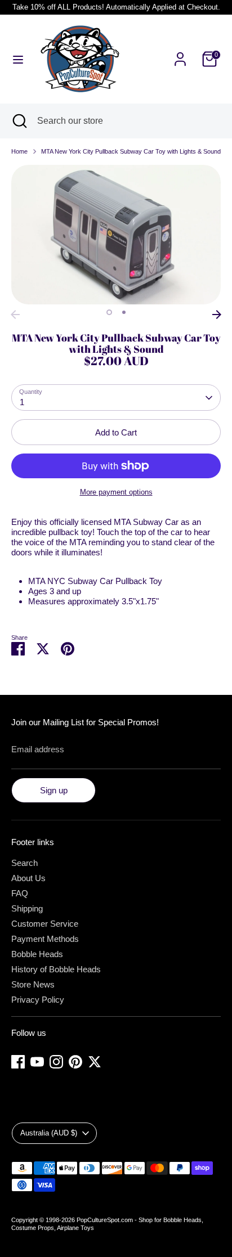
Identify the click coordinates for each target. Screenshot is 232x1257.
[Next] (216, 314)
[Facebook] (18, 1062)
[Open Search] (18, 121)
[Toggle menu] (18, 59)
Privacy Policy (37, 999)
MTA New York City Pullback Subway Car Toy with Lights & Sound (131, 151)
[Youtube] (37, 1062)
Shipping (27, 908)
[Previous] (15, 314)
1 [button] (109, 312)
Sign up (54, 790)
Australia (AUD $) (48, 1133)
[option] (116, 234)
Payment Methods (45, 939)
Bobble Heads (37, 954)
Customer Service (44, 923)
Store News (33, 984)
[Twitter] (94, 1062)
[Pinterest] (75, 1062)
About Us (28, 878)
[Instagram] (56, 1062)
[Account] (180, 52)
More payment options (116, 492)
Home (19, 151)
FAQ (19, 893)
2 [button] (124, 312)
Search (24, 863)
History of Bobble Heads (56, 969)
